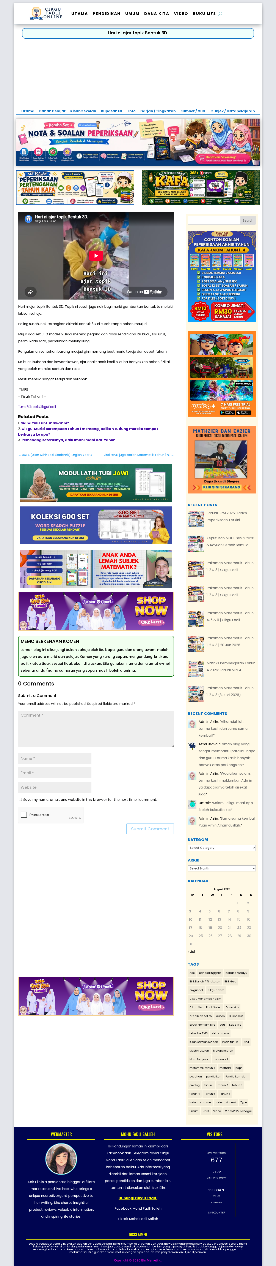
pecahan (196, 1076)
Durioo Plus (236, 1016)
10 (191, 919)
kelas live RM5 (199, 1033)
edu (222, 1024)
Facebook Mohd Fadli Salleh (138, 1208)
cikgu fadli (197, 990)
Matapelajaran (223, 1050)
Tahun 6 (225, 1094)
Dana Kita (156, 13)
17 (190, 927)
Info (132, 112)
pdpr (238, 1068)
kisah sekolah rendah (204, 1042)
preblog (195, 1085)
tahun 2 (223, 1085)
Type (243, 1102)
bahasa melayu (236, 973)
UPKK (206, 1111)
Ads (192, 973)
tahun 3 (237, 1085)
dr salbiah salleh (201, 1016)
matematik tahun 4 (202, 1068)
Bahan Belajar (52, 112)
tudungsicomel (226, 1102)
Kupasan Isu (112, 112)
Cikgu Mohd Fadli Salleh (205, 1007)
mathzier (225, 1068)
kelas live (235, 1024)
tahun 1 (208, 1085)
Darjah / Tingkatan (158, 112)
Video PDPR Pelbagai (238, 1111)
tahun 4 (195, 1094)
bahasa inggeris (210, 973)
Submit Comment (150, 829)
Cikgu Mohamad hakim (205, 999)
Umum (132, 13)
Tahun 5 (209, 1094)
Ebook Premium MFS (202, 1024)
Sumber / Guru (193, 112)
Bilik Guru (230, 981)
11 (200, 919)
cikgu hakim (216, 990)
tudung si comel (200, 1102)
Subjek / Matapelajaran (233, 112)
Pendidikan (107, 13)
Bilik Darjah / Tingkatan (205, 981)
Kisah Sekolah (83, 112)
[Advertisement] (138, 75)
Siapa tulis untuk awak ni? (45, 423)
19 (210, 927)
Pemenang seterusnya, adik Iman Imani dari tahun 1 (70, 440)
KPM (246, 1042)
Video (181, 13)
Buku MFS (204, 13)
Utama (79, 13)
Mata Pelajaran (200, 1059)
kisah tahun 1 (231, 1042)
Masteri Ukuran (199, 1050)
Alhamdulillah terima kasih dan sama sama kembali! (223, 728)
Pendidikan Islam (237, 1076)
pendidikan (213, 1076)
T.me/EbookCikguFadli (37, 406)
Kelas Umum (220, 1033)
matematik (221, 1059)
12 (210, 919)
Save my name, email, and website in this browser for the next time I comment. (90, 799)
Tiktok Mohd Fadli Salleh (138, 1218)
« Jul (191, 951)
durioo (220, 1016)
